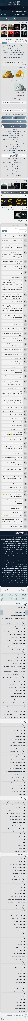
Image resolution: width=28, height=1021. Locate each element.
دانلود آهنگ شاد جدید (20, 927)
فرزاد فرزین (8, 564)
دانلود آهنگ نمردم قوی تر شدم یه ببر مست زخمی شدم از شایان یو (14, 678)
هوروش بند (17, 62)
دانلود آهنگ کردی (21, 1011)
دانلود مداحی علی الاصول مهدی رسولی (17, 825)
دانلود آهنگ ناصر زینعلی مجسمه (18, 786)
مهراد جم (24, 580)
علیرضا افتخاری (7, 562)
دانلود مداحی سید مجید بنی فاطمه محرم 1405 (15, 813)
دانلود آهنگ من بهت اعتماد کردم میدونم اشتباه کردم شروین (14, 667)
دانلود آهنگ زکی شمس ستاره (19, 725)
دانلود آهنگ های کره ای (20, 988)
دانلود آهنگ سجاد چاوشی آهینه (18, 655)
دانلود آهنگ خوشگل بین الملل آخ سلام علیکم (16, 674)
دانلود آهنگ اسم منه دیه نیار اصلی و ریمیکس (16, 640)
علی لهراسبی (17, 562)
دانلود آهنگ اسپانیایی (20, 982)
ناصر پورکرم (9, 580)
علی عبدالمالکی (23, 562)
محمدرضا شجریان (11, 572)
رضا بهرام (19, 549)
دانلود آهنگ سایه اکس (20, 658)
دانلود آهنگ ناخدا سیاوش (20, 612)
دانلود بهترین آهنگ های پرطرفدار (18, 918)
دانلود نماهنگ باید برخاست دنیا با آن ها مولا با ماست (14, 805)
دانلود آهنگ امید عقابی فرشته (19, 748)
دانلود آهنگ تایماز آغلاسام (20, 893)
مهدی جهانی (4, 576)
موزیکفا (21, 589)
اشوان (13, 539)
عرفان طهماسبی (23, 560)
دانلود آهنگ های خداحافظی (19, 991)
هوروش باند (19, 49)
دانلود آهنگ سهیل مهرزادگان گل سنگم (17, 777)
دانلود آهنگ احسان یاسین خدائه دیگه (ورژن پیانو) (15, 646)
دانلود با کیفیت (19, 118)
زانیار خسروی (19, 551)
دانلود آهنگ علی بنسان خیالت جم (18, 905)
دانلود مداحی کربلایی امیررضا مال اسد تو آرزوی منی (15, 802)
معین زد (15, 576)
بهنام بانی (18, 543)
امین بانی (24, 541)
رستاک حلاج (24, 549)
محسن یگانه (11, 570)
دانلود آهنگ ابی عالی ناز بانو (19, 690)
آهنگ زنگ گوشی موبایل (20, 947)
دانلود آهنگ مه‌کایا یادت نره (19, 652)
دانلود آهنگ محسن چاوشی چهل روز (18, 751)
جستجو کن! (4, 7)
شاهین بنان (12, 556)
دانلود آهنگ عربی (21, 976)
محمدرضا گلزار (5, 572)
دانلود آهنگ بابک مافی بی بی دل (18, 890)
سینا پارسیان (4, 553)
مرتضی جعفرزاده (11, 574)
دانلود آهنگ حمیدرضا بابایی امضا (18, 876)
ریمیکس (11, 50)
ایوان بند (12, 541)
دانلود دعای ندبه (21, 848)
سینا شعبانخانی (17, 556)
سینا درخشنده (23, 556)
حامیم (19, 545)
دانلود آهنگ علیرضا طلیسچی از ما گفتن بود (16, 762)
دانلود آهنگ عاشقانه (21, 933)
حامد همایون (23, 545)
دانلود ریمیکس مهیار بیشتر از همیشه (18, 896)
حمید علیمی (13, 547)
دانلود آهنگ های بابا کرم (20, 626)
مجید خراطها (17, 568)
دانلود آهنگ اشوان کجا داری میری (18, 867)
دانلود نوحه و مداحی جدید (19, 936)
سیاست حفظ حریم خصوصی (8, 1019)
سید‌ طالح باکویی (17, 553)
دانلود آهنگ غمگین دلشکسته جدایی (18, 968)
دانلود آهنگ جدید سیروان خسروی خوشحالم (16, 899)
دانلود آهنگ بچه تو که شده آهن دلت (17, 649)
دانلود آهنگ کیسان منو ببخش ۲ (18, 882)
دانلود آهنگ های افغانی (20, 962)
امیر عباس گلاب (9, 539)
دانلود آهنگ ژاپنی (21, 985)
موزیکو (7, 589)
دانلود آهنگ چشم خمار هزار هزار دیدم (17, 629)
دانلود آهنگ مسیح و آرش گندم (19, 794)
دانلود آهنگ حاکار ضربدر (20, 736)
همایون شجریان (21, 582)
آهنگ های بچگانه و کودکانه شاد (18, 956)
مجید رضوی (11, 568)
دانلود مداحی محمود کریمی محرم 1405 (17, 810)
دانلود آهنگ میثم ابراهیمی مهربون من (17, 754)
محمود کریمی (23, 574)
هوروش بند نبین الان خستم (14, 174)
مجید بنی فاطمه (23, 568)
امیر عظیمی (3, 539)
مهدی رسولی (23, 578)
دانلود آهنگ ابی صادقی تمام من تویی (17, 731)
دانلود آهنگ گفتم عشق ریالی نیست (18, 699)
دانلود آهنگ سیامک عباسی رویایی (18, 887)
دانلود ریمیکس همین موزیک (13, 121)
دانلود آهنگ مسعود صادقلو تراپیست (18, 615)
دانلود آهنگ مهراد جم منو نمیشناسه (18, 791)
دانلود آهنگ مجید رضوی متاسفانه (18, 788)
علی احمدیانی (17, 560)
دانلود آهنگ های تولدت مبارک (19, 765)
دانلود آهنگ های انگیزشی (20, 999)
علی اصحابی (11, 560)
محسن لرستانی (17, 570)
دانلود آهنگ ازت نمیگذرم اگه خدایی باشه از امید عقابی (14, 671)
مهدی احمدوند (10, 576)
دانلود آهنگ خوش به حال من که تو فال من (16, 902)
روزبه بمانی (24, 551)
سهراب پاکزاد (8, 551)
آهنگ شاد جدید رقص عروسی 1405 (18, 759)
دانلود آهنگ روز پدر (21, 939)
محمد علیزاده (23, 572)
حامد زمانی (5, 543)
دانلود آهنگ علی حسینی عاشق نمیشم (17, 864)
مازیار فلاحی (8, 566)
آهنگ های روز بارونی (21, 996)
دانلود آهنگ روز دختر (21, 944)
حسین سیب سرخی (7, 545)
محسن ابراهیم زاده (5, 568)
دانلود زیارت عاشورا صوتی (20, 837)
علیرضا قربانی (17, 564)
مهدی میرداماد (12, 578)
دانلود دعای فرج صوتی (20, 842)
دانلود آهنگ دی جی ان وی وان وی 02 (17, 739)
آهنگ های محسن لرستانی (20, 1008)
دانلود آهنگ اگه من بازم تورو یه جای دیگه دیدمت (15, 623)
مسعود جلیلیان (4, 574)
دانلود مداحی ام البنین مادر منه (19, 822)
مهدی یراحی (7, 578)
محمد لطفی (18, 572)
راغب (4, 547)
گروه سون (13, 566)
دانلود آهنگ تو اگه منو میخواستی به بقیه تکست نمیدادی (14, 631)
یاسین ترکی (10, 582)
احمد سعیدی (17, 539)
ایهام (16, 541)
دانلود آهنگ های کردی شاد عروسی (18, 637)
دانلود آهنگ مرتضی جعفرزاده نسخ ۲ (18, 693)
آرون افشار (16, 537)
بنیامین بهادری (23, 543)
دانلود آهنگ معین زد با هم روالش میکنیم (17, 768)
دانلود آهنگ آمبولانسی (20, 1005)
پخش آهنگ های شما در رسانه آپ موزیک (20, 14)
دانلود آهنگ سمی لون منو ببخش (18, 663)
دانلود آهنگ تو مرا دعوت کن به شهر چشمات (16, 660)
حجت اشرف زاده (14, 545)
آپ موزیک (14, 3)
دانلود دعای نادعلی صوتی (20, 845)
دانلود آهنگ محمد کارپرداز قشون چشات (17, 687)
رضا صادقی (11, 549)
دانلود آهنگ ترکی (21, 941)
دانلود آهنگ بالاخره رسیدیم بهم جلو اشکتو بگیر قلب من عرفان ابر (14, 703)
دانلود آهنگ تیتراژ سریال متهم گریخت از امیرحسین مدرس (14, 714)
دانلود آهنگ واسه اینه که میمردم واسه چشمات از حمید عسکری (14, 608)
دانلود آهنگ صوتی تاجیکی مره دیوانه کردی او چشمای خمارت (14, 912)
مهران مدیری (19, 580)
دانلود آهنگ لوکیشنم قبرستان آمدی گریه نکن (16, 711)
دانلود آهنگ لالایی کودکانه (19, 924)
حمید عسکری (18, 547)
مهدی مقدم (18, 578)
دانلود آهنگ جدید (21, 930)
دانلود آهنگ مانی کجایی (20, 870)
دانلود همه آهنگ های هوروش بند (15, 126)
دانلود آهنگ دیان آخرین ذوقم (19, 643)
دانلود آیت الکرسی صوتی (20, 834)
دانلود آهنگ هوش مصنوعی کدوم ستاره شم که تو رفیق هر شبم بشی (13, 707)
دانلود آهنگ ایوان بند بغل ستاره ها (18, 696)
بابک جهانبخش (7, 541)
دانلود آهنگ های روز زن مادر (19, 953)
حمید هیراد (8, 547)
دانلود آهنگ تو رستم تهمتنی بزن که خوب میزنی (15, 771)
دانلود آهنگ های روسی (20, 979)
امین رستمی (19, 541)
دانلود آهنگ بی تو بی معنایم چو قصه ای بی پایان (15, 717)
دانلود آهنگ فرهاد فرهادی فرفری (19, 873)
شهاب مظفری (6, 556)
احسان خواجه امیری (9, 537)
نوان (25, 582)
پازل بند (14, 543)
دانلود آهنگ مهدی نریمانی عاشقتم (18, 908)
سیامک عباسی (23, 553)
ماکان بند (4, 566)
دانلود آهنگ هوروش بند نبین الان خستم (15, 39)
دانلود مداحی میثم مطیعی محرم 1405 (17, 816)
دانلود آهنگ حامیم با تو (20, 728)
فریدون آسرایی (23, 566)
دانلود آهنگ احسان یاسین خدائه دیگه (17, 684)
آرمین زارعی (20, 537)
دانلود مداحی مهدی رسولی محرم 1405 (17, 819)
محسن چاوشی (23, 570)
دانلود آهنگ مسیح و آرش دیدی (19, 742)
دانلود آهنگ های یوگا (21, 994)
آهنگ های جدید (23, 192)
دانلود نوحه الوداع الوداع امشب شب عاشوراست (16, 828)
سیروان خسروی (10, 553)
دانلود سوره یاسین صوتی (20, 839)
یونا (25, 585)
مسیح (18, 576)
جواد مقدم (10, 543)
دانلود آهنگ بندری (21, 973)
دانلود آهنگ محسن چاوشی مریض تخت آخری (16, 780)
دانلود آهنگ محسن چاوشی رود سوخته (17, 733)
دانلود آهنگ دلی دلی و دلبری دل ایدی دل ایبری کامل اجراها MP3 (13, 619)
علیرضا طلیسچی (23, 564)
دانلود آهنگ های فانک (20, 950)
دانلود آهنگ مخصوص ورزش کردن (18, 965)
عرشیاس (8, 558)
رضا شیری (15, 549)
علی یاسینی (13, 562)
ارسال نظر (4, 231)
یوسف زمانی (5, 582)
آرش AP (24, 537)
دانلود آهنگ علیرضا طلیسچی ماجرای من (17, 745)
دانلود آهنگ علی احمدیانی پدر (19, 861)
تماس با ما (15, 19)
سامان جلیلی (13, 551)
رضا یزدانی (6, 549)
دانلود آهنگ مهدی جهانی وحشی (18, 879)
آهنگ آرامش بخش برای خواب (19, 959)
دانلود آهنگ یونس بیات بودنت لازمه (18, 757)
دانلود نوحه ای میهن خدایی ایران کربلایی (17, 783)
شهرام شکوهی (23, 558)
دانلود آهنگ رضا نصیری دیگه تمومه (18, 682)
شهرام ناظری (18, 558)
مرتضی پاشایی (17, 574)
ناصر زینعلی (4, 580)
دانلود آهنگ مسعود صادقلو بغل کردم (17, 859)
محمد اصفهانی (5, 570)
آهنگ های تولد (5, 192)
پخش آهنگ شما (7, 19)
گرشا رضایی (18, 566)
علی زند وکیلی (6, 560)
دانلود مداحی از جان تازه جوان (19, 808)
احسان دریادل (23, 539)
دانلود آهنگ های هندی (20, 1002)
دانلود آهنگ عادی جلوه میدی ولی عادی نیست (16, 634)
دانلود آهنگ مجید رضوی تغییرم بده (18, 774)
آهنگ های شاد (14, 192)
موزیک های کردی (21, 970)
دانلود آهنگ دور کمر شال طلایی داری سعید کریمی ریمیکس (13, 915)
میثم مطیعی (14, 580)
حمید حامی (24, 547)
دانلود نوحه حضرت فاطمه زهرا (19, 831)
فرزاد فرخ (12, 564)
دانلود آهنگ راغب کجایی (20, 885)
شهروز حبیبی (13, 558)
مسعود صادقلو (23, 576)
